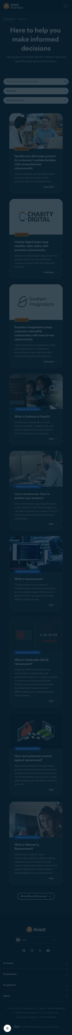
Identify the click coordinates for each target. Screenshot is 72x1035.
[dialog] (36, 517)
